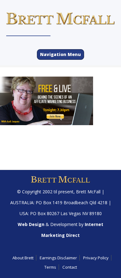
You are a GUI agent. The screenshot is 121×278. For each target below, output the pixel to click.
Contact (69, 267)
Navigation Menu (60, 54)
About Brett (23, 258)
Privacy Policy (96, 258)
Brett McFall (88, 192)
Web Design (31, 224)
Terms (50, 267)
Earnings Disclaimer (58, 258)
